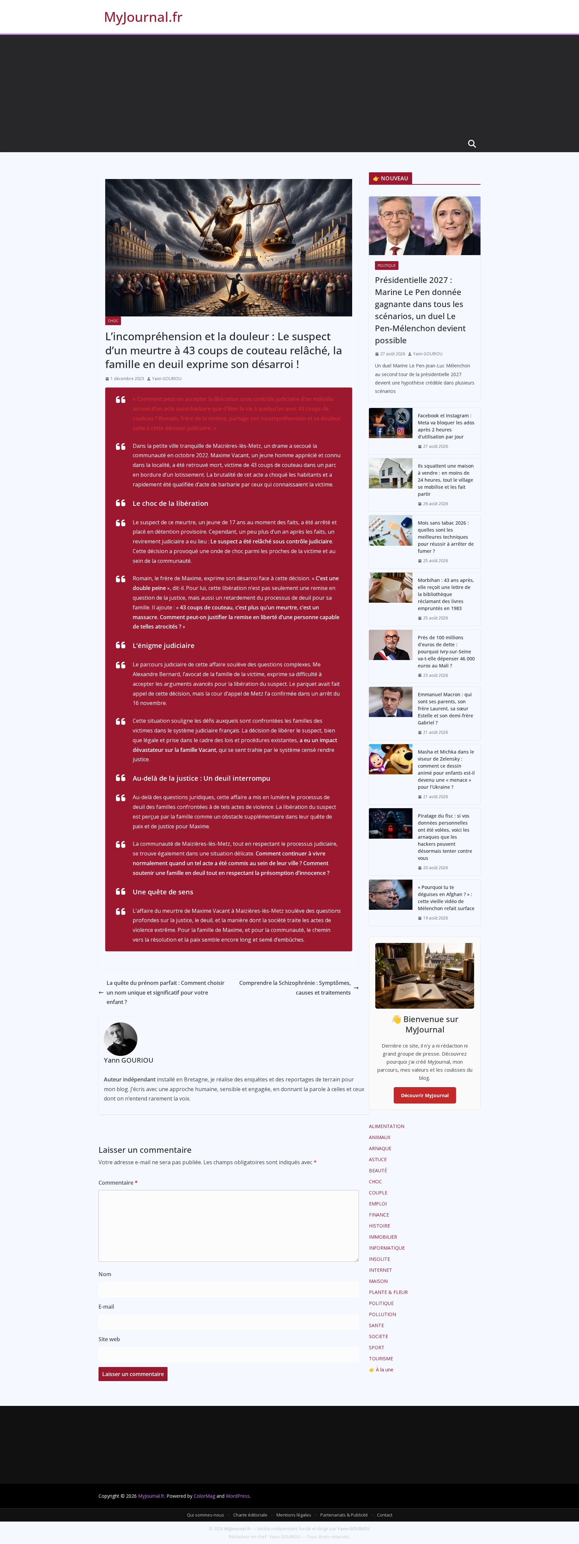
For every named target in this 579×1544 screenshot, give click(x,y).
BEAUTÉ (378, 1170)
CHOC (113, 320)
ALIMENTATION (386, 1126)
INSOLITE (379, 1259)
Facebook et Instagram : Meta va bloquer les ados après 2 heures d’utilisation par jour (446, 426)
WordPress (238, 1496)
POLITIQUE (387, 265)
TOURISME (381, 1358)
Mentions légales (293, 1515)
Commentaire (118, 1182)
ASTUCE (378, 1159)
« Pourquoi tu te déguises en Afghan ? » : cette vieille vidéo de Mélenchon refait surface (446, 897)
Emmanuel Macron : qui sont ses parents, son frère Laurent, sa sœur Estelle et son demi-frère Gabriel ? (445, 708)
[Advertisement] (289, 85)
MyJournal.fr (143, 16)
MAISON (378, 1281)
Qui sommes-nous (205, 1515)
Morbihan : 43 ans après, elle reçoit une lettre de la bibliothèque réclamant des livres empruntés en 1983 (446, 594)
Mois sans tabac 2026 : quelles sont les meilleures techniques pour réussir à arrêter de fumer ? (446, 537)
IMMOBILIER (383, 1237)
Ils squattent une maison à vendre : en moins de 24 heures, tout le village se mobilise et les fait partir (446, 480)
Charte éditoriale (250, 1515)
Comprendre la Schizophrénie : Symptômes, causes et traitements (295, 987)
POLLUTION (382, 1314)
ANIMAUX (379, 1137)
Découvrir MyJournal (425, 1095)
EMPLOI (378, 1203)
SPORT (376, 1347)
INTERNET (380, 1270)
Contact (384, 1515)
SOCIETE (378, 1336)
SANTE (376, 1325)
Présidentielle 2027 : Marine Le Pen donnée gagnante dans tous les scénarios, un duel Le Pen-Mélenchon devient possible (420, 310)
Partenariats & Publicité (344, 1515)
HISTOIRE (379, 1226)
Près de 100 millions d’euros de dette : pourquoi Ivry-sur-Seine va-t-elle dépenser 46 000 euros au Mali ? (446, 651)
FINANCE (379, 1214)
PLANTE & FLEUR (388, 1292)
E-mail (106, 1306)
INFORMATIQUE (387, 1248)
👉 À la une (381, 1369)
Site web (109, 1339)
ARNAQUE (380, 1148)
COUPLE (378, 1192)
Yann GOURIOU (167, 378)
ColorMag (204, 1496)
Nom (105, 1274)
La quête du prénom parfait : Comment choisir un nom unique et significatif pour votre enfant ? (165, 992)
